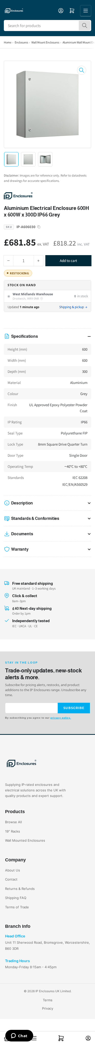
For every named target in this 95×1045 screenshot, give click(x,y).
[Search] (84, 25)
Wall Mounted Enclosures (25, 840)
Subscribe (73, 708)
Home (7, 42)
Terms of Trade (17, 907)
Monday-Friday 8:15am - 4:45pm (30, 967)
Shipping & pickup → (73, 307)
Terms (47, 1000)
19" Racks (12, 831)
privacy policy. (60, 717)
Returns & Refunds (20, 889)
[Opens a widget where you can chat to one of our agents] (19, 1036)
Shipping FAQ (15, 898)
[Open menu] (85, 10)
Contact (11, 879)
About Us (12, 870)
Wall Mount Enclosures (45, 42)
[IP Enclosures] (39, 195)
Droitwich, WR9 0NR (26, 298)
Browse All (13, 822)
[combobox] (47, 25)
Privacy (47, 1008)
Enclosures (21, 42)
